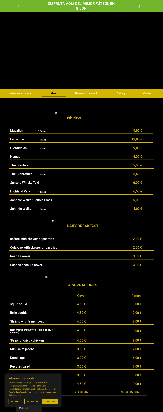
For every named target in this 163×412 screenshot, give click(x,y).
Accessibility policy (130, 392)
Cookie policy (81, 392)
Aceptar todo (49, 401)
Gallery (121, 93)
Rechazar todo (33, 401)
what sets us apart (21, 93)
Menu (54, 93)
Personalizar (16, 401)
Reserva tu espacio (86, 93)
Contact (148, 93)
